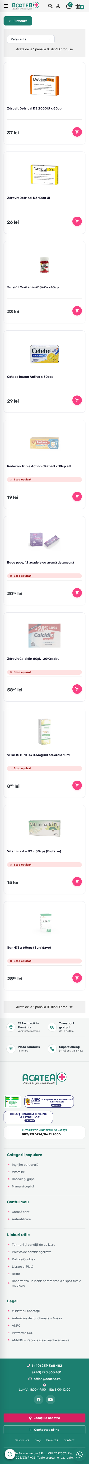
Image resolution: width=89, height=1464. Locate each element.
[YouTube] (50, 1399)
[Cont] (58, 6)
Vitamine (18, 1172)
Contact (69, 1440)
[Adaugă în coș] (77, 132)
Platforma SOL (22, 1333)
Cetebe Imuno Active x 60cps (30, 377)
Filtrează (21, 21)
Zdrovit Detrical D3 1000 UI (28, 198)
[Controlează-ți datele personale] (10, 1454)
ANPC (16, 1325)
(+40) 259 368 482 (47, 1366)
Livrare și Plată (22, 1266)
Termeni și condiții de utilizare (33, 1244)
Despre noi (22, 1440)
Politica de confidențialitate (32, 1252)
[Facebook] (38, 1399)
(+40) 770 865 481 (46, 1372)
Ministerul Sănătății (26, 1311)
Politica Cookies (23, 1259)
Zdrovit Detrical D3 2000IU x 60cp (34, 108)
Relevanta (19, 39)
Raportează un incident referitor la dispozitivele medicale (46, 1283)
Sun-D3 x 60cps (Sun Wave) (29, 947)
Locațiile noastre (46, 1418)
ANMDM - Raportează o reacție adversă (40, 1340)
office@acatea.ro (47, 1379)
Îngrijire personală (25, 1164)
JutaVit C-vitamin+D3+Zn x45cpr (33, 287)
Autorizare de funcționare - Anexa (37, 1318)
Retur (16, 1274)
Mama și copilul (23, 1186)
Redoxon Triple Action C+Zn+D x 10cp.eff (39, 466)
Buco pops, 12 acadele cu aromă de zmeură (40, 562)
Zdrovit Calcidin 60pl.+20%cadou (33, 658)
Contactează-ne (46, 1429)
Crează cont (20, 1212)
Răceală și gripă (23, 1179)
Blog (38, 1440)
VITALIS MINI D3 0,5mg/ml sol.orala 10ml (38, 755)
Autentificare (21, 1219)
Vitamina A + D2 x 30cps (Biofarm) (34, 851)
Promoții (52, 1440)
